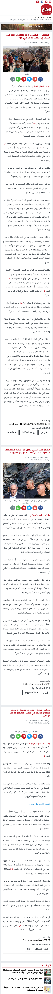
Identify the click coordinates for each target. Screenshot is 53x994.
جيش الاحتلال (28, 432)
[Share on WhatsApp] (18, 79)
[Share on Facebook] (40, 79)
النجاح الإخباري (46, 9)
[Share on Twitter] (29, 79)
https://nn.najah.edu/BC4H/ (36, 424)
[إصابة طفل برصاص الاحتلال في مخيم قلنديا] (47, 981)
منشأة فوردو (31, 692)
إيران (45, 692)
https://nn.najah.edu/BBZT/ (36, 940)
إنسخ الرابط (14, 424)
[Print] (12, 79)
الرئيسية (49, 17)
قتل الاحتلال (41, 949)
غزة (28, 949)
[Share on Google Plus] (34, 79)
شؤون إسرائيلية (40, 17)
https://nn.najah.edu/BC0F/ (36, 684)
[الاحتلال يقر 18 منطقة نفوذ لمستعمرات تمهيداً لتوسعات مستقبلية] (47, 989)
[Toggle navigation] (37, 2)
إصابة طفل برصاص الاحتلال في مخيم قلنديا (25, 978)
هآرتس (44, 432)
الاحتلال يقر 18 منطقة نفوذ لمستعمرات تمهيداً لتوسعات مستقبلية (23, 988)
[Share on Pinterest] (23, 79)
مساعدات (11, 432)
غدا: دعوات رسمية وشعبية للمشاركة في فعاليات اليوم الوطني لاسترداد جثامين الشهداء (23, 971)
